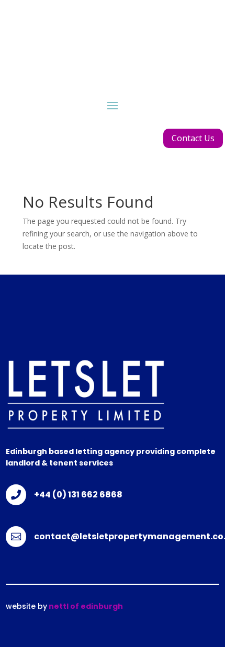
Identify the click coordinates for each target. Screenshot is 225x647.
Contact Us (193, 138)
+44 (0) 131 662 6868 (78, 495)
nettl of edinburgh (85, 606)
